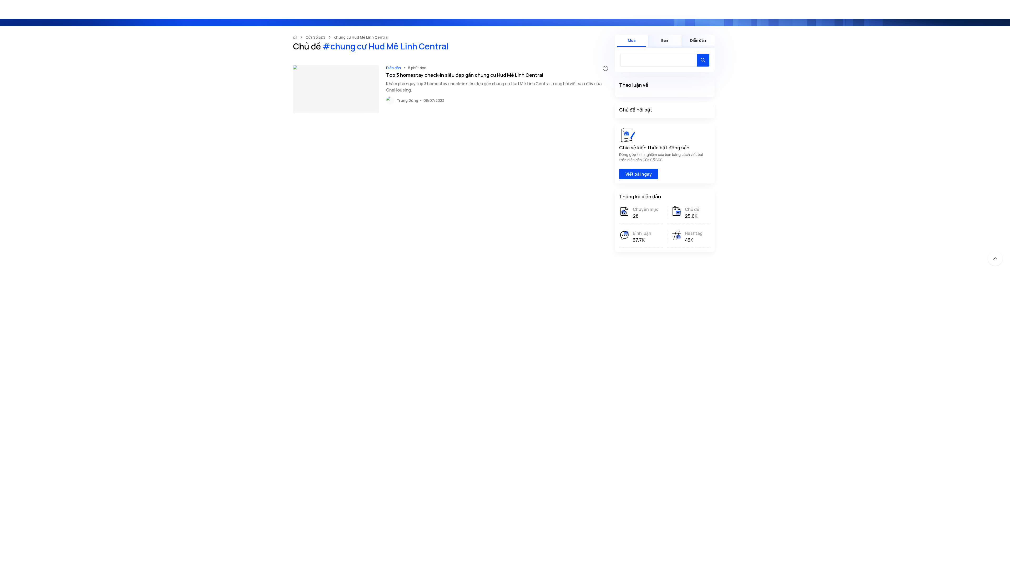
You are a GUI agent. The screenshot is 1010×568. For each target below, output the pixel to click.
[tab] (631, 41)
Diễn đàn (393, 67)
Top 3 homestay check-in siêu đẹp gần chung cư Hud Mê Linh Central (464, 75)
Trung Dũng (407, 100)
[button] (605, 68)
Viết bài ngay (638, 174)
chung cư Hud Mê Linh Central (361, 37)
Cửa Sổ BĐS (316, 37)
